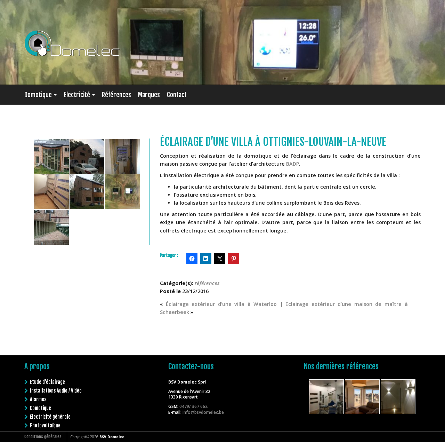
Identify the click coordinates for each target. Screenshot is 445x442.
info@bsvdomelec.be (203, 412)
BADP (292, 163)
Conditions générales (43, 436)
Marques (149, 94)
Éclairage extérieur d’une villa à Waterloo (221, 304)
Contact (177, 94)
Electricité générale (50, 416)
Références (116, 94)
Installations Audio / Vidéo (56, 390)
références (207, 283)
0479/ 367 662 (193, 406)
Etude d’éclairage (47, 382)
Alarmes (38, 399)
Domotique (38, 94)
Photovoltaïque (45, 425)
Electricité (77, 94)
